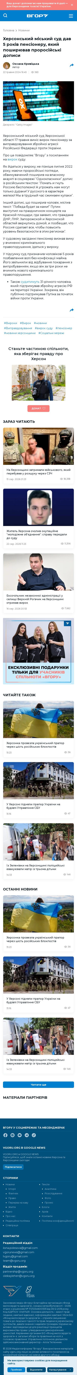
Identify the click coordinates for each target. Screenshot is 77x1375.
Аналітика (50, 1189)
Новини (24, 30)
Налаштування (57, 1369)
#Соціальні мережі (51, 333)
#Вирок (25, 323)
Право (12, 1198)
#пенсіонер (64, 328)
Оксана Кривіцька (25, 63)
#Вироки (10, 323)
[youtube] (19, 1136)
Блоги (45, 1207)
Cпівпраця (12, 1225)
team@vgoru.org (14, 1260)
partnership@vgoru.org (18, 1271)
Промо (49, 1202)
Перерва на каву (18, 1202)
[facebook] (5, 1136)
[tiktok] (33, 1136)
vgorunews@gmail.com (18, 1252)
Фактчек (13, 1193)
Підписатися (13, 1167)
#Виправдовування (18, 328)
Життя (12, 1207)
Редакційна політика (18, 1220)
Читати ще (38, 1084)
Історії (12, 1189)
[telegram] (26, 1136)
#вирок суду (44, 328)
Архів (45, 1211)
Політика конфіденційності (58, 1220)
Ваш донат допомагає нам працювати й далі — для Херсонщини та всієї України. (37, 5)
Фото (48, 1198)
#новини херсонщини (20, 333)
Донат (36, 408)
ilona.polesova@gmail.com (20, 1248)
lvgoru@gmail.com (15, 1256)
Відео (9, 1211)
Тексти (46, 1184)
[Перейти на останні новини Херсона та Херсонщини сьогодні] (37, 16)
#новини (40, 323)
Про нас (10, 1216)
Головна (8, 30)
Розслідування (53, 1193)
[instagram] (12, 1136)
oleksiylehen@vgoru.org (19, 1276)
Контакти (47, 1216)
